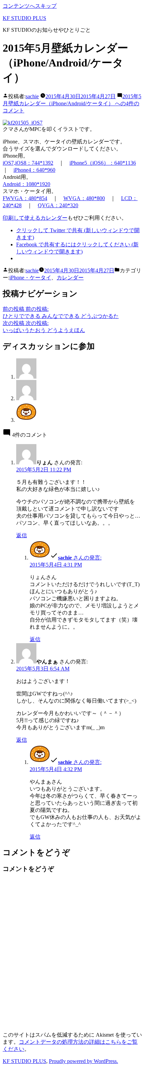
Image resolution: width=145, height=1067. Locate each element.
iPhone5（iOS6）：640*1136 (102, 163)
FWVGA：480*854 (25, 198)
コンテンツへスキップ (30, 6)
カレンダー (70, 277)
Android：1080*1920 (26, 184)
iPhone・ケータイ (30, 277)
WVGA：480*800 (84, 198)
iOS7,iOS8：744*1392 (28, 163)
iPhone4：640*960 (34, 170)
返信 (21, 535)
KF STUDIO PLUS (24, 18)
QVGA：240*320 (58, 205)
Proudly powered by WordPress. (83, 1061)
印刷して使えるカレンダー (35, 218)
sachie (32, 96)
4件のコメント (72, 103)
